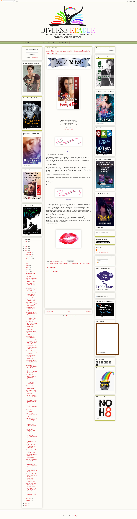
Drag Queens (66, 263)
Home (69, 311)
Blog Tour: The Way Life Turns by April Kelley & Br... (31, 446)
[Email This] (67, 261)
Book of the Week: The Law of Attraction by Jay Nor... (31, 470)
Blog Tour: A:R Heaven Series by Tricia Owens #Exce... (31, 280)
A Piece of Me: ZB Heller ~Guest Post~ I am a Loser (31, 406)
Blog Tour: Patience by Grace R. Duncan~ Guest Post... (31, 461)
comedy (60, 263)
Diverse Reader (102, 250)
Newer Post (49, 311)
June (27, 265)
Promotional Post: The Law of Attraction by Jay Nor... (31, 475)
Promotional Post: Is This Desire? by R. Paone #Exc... (31, 490)
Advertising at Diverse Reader (49, 42)
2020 (26, 241)
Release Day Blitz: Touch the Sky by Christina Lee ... (31, 318)
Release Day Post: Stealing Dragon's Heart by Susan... (31, 494)
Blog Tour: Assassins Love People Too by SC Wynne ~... (31, 352)
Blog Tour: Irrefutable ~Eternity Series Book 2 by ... (31, 357)
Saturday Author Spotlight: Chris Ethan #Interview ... (31, 480)
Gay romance (72, 263)
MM (80, 263)
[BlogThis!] (69, 261)
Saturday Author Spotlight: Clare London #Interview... (31, 430)
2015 (26, 503)
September (29, 258)
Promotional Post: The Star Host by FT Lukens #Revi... (31, 294)
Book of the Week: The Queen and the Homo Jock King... (31, 419)
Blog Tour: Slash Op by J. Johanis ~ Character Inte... (31, 456)
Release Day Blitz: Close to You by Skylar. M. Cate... (31, 309)
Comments (101, 262)
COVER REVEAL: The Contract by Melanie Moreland (31, 347)
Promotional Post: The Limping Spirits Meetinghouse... (31, 382)
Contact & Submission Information (31, 42)
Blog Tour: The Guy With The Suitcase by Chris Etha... (31, 485)
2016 (26, 250)
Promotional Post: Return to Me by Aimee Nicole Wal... (31, 285)
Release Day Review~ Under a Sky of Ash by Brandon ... (31, 362)
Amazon (68, 132)
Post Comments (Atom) (71, 315)
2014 (26, 505)
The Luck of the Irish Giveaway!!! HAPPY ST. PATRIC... (31, 397)
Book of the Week (54, 263)
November (29, 254)
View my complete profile (102, 252)
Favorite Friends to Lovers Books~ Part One (31, 466)
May (27, 267)
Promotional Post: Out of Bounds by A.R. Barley (31, 402)
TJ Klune (87, 263)
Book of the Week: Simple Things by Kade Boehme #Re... (31, 376)
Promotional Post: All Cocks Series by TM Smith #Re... (31, 392)
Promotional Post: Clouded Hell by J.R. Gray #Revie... (31, 304)
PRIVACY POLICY (63, 42)
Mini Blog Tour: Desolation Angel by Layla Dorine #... (31, 415)
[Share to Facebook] (72, 261)
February (28, 498)
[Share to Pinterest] (73, 261)
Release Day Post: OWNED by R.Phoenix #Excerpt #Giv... (31, 436)
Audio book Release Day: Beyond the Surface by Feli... (31, 299)
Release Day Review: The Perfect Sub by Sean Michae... (31, 314)
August (28, 261)
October (28, 256)
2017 (26, 248)
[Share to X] (70, 261)
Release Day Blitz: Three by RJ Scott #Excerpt (31, 441)
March (28, 271)
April (27, 269)
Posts (99, 260)
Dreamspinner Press (68, 129)
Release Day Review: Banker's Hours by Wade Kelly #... (31, 333)
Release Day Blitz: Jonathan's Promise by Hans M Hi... (31, 275)
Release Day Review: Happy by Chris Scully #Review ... (31, 289)
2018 (26, 246)
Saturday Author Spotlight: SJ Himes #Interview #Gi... (31, 328)
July (27, 263)
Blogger (76, 515)
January (28, 500)
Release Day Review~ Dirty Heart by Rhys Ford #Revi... (31, 366)
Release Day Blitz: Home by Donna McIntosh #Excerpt (31, 338)
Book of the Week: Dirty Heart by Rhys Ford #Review (31, 323)
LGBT (77, 263)
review (83, 263)
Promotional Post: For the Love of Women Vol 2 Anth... (31, 342)
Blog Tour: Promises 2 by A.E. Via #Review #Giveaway (31, 371)
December (29, 252)
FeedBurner (35, 57)
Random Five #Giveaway (29, 410)
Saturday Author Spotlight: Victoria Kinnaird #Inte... (31, 387)
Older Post (88, 311)
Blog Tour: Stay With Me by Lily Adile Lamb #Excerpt (31, 451)
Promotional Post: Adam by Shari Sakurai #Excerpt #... (31, 425)
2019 (26, 244)
